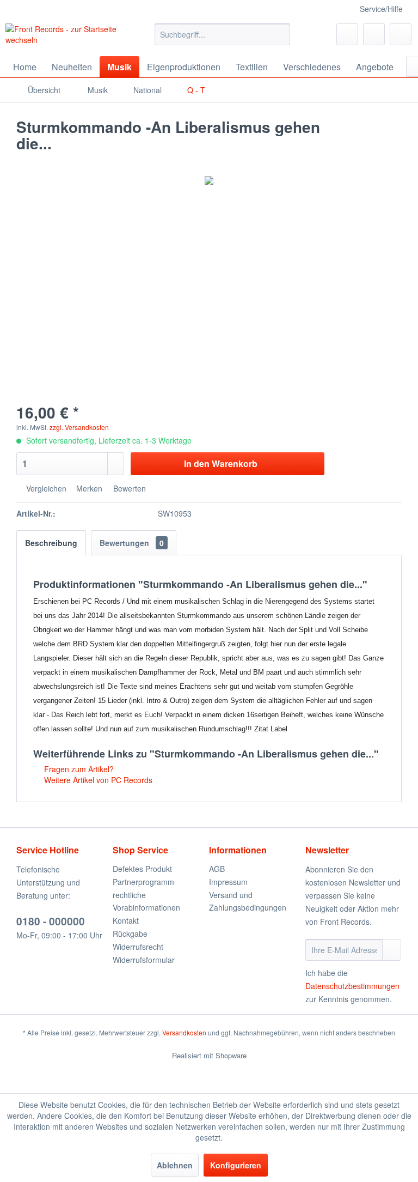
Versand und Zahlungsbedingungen (247, 901)
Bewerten (128, 488)
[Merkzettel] (347, 34)
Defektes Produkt (142, 868)
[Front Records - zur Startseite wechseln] (63, 37)
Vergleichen (45, 488)
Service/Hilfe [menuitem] (381, 8)
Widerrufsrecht (138, 946)
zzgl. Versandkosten (79, 427)
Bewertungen (132, 542)
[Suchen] (280, 34)
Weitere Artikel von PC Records (97, 779)
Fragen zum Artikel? (78, 768)
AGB (217, 868)
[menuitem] (223, 34)
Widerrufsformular (144, 959)
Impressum (228, 881)
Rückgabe (130, 933)
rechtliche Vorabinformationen (146, 901)
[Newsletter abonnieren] (391, 950)
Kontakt (126, 920)
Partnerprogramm (143, 881)
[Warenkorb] (400, 34)
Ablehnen (175, 1165)
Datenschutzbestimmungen (352, 985)
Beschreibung (51, 542)
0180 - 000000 (50, 921)
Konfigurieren (235, 1165)
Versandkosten (184, 1032)
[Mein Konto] (374, 34)
